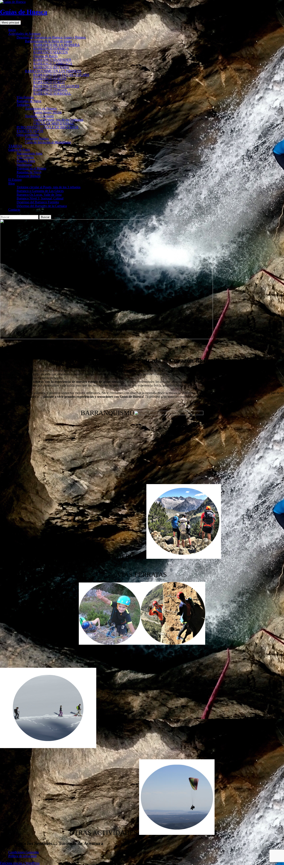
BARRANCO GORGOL (50, 90)
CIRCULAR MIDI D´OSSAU (53, 123)
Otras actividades (28, 134)
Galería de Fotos (19, 149)
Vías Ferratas (25, 97)
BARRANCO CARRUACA (52, 63)
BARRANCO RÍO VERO (51, 67)
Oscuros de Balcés (45, 56)
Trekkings (23, 105)
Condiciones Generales (23, 852)
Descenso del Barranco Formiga (38, 202)
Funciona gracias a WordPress (20, 863)
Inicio (12, 30)
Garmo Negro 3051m (47, 112)
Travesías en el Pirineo (31, 168)
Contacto (14, 209)
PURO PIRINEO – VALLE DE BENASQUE (48, 127)
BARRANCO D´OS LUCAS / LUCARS (61, 75)
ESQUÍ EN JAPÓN (30, 131)
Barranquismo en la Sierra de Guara (48, 41)
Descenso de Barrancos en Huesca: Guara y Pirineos (51, 37)
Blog (11, 183)
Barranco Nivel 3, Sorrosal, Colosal (40, 198)
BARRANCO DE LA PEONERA (56, 45)
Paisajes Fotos (26, 161)
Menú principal (10, 22)
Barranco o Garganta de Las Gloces (40, 191)
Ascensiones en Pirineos (41, 108)
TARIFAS (15, 146)
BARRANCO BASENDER (52, 60)
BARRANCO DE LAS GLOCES (56, 86)
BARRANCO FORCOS (50, 78)
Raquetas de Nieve (29, 101)
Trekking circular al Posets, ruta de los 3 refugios (48, 187)
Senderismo (24, 164)
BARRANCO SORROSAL (52, 93)
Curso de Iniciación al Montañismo (48, 142)
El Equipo (15, 179)
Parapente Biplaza (37, 138)
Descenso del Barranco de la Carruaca (42, 206)
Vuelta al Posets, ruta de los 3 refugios (58, 119)
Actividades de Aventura (24, 33)
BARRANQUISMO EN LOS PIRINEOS (53, 71)
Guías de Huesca (23, 12)
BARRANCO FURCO (49, 82)
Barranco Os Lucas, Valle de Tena (39, 194)
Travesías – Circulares (39, 116)
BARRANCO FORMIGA (51, 48)
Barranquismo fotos (29, 153)
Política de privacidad (22, 856)
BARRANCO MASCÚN (50, 52)
